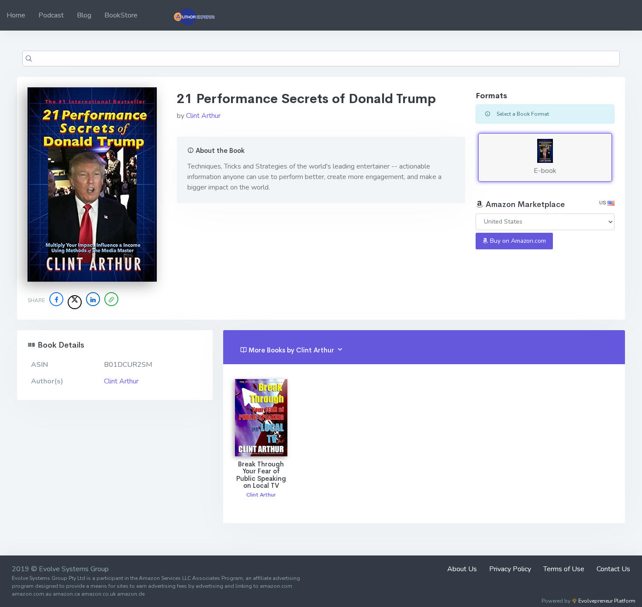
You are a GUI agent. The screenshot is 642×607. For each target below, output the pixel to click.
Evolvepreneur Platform (606, 600)
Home (16, 15)
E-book (545, 171)
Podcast (51, 15)
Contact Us (613, 569)
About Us (462, 569)
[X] (75, 302)
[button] (111, 299)
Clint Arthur (203, 116)
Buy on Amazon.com (517, 241)
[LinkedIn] (93, 299)
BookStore (121, 15)
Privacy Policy (510, 569)
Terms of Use (563, 569)
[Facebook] (56, 299)
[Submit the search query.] (28, 58)
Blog (84, 15)
